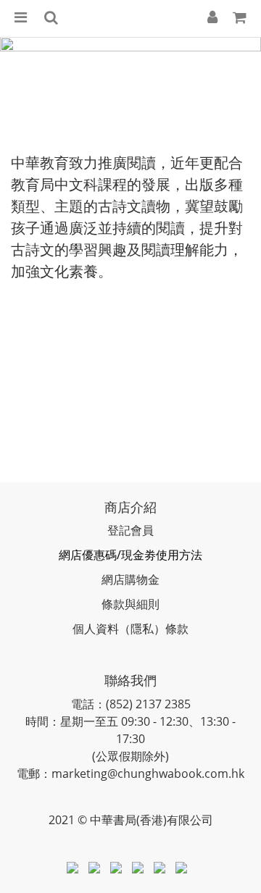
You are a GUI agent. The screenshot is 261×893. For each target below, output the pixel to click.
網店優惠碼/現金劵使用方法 (130, 555)
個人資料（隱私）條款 (130, 629)
